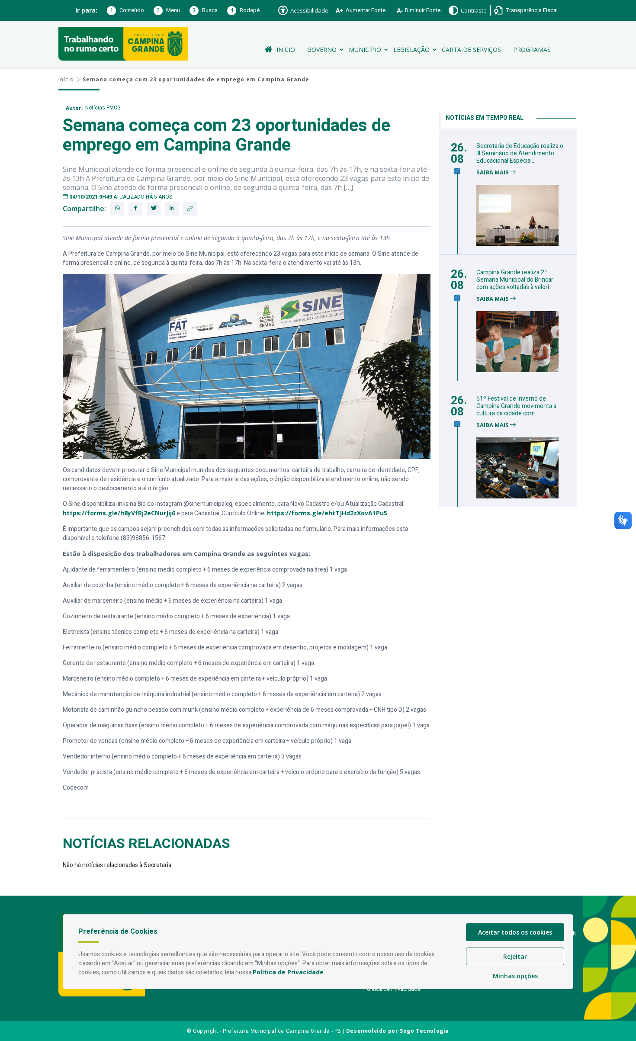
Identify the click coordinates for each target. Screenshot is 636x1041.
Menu (168, 10)
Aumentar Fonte (365, 10)
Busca (205, 10)
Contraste (474, 10)
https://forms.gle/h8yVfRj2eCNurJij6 (119, 513)
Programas (532, 49)
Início (285, 49)
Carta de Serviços (471, 49)
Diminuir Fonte (422, 10)
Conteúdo (127, 10)
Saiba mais (493, 172)
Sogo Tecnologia (424, 1031)
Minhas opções (515, 976)
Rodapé (245, 10)
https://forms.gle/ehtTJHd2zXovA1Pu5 (327, 513)
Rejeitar (515, 956)
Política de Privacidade (392, 989)
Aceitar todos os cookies (515, 932)
